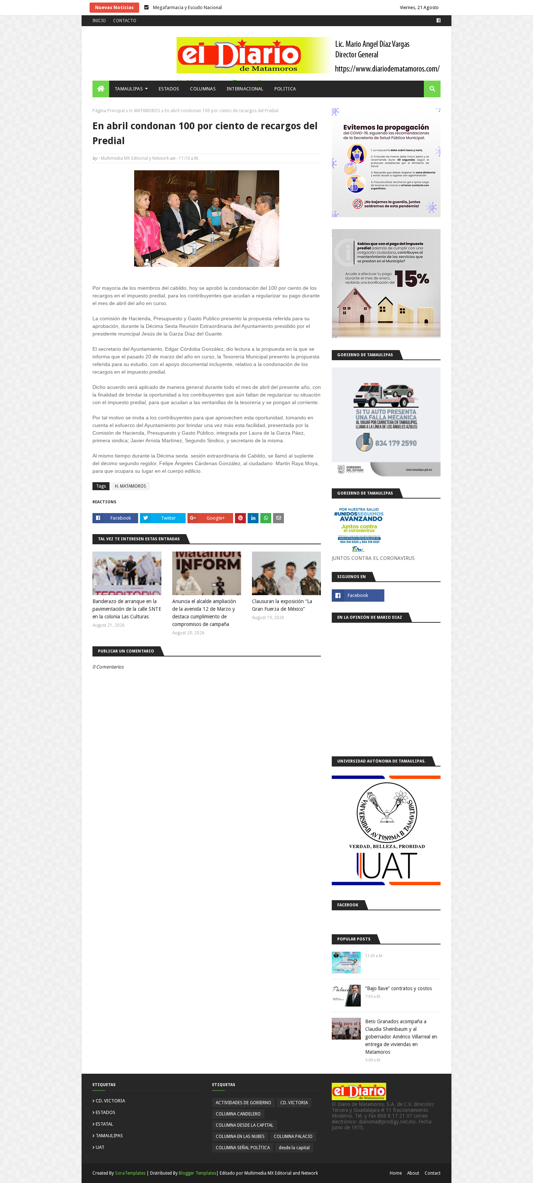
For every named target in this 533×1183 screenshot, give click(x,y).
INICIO (99, 20)
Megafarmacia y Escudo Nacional (187, 7)
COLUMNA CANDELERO (238, 1114)
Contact (433, 1173)
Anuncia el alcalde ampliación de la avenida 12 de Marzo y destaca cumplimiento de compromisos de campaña (204, 612)
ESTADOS (105, 1112)
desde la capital (294, 1147)
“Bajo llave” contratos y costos (398, 988)
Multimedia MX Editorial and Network (281, 1173)
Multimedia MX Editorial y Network (135, 158)
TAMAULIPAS (109, 1135)
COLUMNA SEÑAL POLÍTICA (243, 1147)
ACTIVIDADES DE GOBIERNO (243, 1102)
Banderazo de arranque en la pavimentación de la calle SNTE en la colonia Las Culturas (126, 608)
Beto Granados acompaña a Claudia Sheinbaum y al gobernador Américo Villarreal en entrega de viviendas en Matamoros (401, 1037)
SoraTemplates (130, 1173)
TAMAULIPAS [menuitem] (129, 89)
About (413, 1173)
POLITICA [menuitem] (285, 89)
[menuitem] (100, 89)
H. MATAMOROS (144, 110)
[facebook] (438, 20)
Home (396, 1173)
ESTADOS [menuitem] (169, 89)
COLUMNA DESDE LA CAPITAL (244, 1125)
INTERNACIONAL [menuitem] (245, 89)
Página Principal (108, 110)
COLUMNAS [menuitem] (202, 89)
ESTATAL (104, 1124)
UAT (100, 1147)
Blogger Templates (197, 1173)
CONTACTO (124, 20)
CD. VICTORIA (110, 1100)
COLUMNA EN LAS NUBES (240, 1136)
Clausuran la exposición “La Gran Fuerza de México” (282, 605)
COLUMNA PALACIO (293, 1136)
